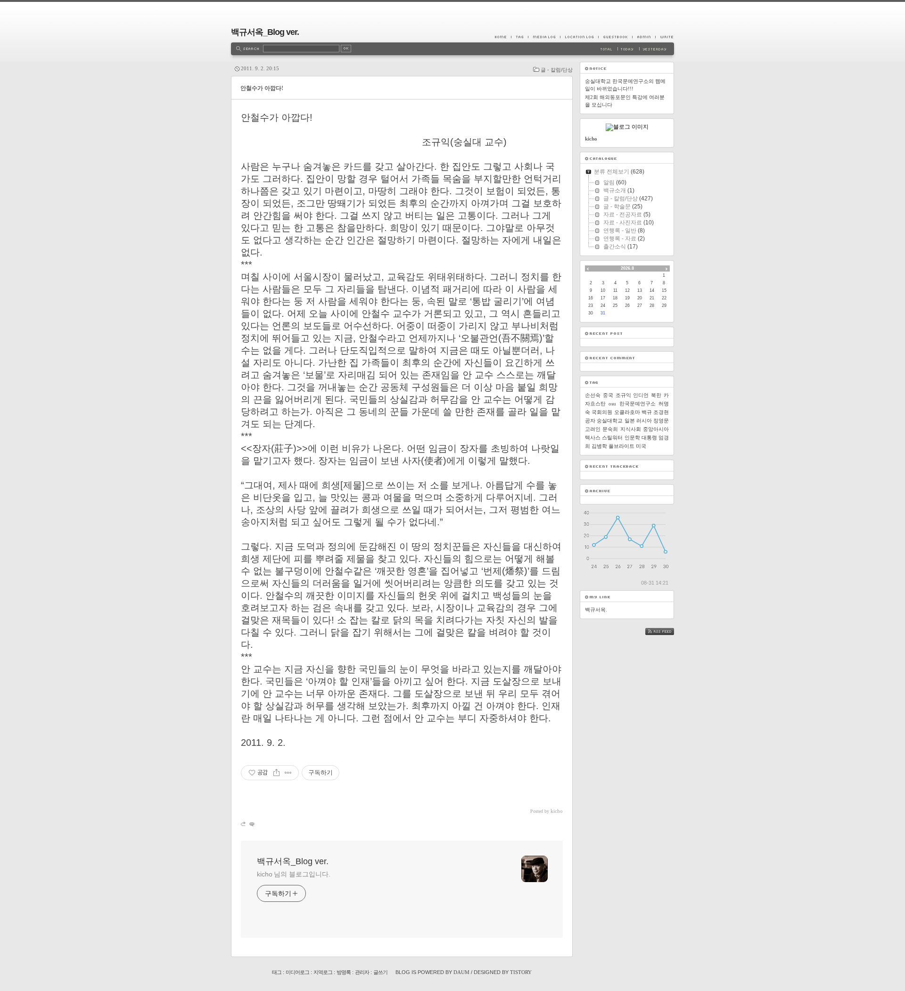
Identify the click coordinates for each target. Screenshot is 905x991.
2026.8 (627, 268)
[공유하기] (276, 773)
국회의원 (602, 412)
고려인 (593, 429)
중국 (608, 395)
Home (503, 37)
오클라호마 (627, 412)
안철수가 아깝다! (261, 88)
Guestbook (615, 37)
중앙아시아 (656, 429)
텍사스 (593, 437)
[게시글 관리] (288, 773)
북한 (656, 395)
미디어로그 (297, 972)
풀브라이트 (621, 446)
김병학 (599, 446)
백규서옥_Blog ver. (265, 32)
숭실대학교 (610, 420)
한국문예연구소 (637, 403)
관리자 (362, 972)
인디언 (641, 395)
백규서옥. (596, 609)
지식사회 (630, 429)
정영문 (661, 420)
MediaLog (544, 37)
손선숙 (593, 395)
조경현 (661, 412)
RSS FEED (666, 631)
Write (664, 37)
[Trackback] (244, 823)
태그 (276, 972)
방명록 (344, 972)
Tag (519, 37)
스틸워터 (612, 437)
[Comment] (251, 823)
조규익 (623, 395)
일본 (630, 420)
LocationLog (579, 37)
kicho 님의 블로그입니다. (293, 874)
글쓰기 (380, 972)
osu (612, 403)
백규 (647, 412)
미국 (641, 446)
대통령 (649, 437)
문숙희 (610, 429)
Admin (643, 37)
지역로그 (322, 972)
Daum (461, 972)
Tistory (521, 972)
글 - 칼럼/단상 (557, 70)
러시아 (644, 420)
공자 (590, 420)
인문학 (632, 437)
